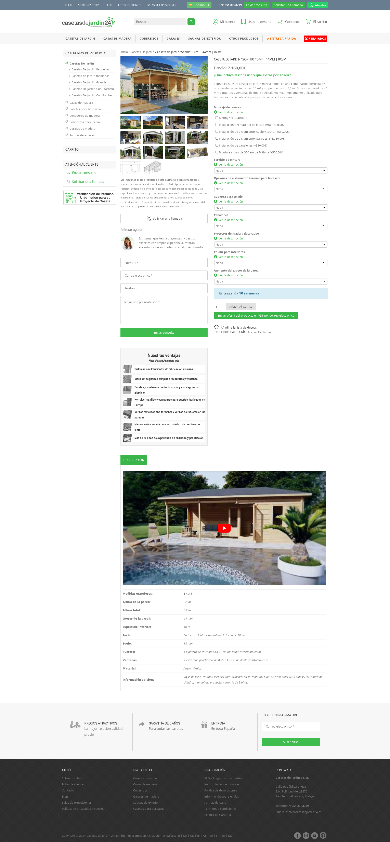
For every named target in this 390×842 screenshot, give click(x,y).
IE (198, 836)
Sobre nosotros (89, 5)
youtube (314, 835)
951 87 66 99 (233, 5)
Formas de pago (215, 802)
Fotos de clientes (129, 5)
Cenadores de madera (84, 116)
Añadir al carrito (241, 306)
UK (192, 836)
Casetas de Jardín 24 (100, 836)
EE (223, 836)
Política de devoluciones (220, 790)
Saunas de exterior (204, 38)
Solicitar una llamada (288, 5)
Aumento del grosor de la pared (236, 270)
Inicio (68, 5)
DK (230, 836)
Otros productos (244, 38)
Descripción (133, 460)
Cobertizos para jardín (84, 122)
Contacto (68, 790)
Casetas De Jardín (80, 38)
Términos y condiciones (220, 809)
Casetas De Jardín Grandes (90, 82)
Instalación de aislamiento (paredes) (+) (251, 138)
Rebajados (317, 38)
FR (178, 836)
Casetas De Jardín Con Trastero (93, 89)
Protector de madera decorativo (236, 233)
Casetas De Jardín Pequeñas (91, 69)
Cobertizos (149, 38)
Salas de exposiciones (161, 5)
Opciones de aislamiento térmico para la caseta (247, 178)
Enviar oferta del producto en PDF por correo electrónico (256, 315)
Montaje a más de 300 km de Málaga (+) (250, 152)
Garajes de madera (82, 128)
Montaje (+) (232, 118)
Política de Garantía (217, 815)
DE (185, 836)
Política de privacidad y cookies (83, 809)
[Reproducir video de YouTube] (224, 528)
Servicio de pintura (227, 160)
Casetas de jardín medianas (90, 76)
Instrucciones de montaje (221, 784)
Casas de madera (117, 38)
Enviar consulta (256, 5)
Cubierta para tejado (228, 196)
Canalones (221, 215)
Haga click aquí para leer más (164, 360)
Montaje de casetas (227, 107)
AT (204, 836)
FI (217, 836)
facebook (297, 835)
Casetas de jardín (145, 778)
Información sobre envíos (221, 796)
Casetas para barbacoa (85, 109)
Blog (109, 5)
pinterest (323, 835)
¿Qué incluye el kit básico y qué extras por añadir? (252, 75)
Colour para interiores (229, 252)
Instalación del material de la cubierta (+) (251, 125)
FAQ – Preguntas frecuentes (223, 778)
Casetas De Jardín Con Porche (92, 95)
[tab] (133, 460)
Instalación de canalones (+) (242, 145)
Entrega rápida (282, 38)
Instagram (305, 835)
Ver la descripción (231, 112)
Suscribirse (290, 742)
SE (211, 836)
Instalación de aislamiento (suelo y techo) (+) (253, 132)
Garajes (173, 38)
